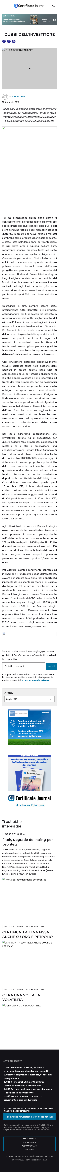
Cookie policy (29, 1142)
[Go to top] (52, 1162)
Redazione (18, 96)
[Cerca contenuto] (54, 6)
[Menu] (5, 6)
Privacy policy (29, 1138)
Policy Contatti (29, 1146)
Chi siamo (29, 1149)
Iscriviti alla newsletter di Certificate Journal (29, 1116)
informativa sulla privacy (35, 680)
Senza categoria (15, 834)
